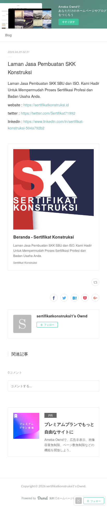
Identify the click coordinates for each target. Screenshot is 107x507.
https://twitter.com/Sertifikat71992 (48, 113)
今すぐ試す (68, 22)
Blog (8, 35)
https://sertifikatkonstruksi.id (46, 104)
